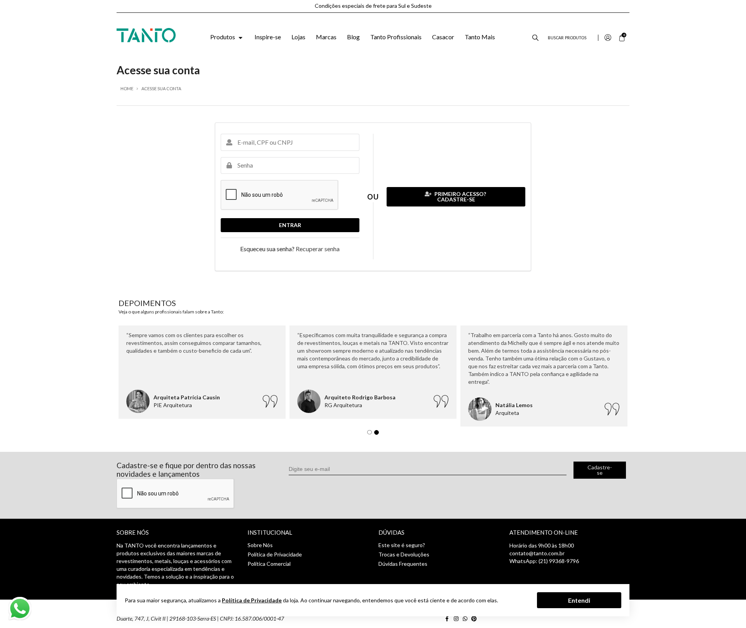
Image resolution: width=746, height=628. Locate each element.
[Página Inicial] (146, 34)
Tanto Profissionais (396, 36)
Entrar (290, 225)
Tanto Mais (480, 36)
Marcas (326, 36)
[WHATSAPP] (466, 618)
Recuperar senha (318, 248)
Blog (353, 36)
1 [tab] (371, 434)
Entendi (579, 600)
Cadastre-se (599, 470)
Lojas (298, 36)
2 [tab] (378, 434)
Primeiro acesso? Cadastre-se (459, 197)
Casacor (443, 36)
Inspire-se (267, 36)
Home (126, 88)
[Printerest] (475, 618)
